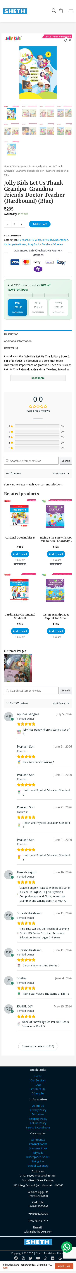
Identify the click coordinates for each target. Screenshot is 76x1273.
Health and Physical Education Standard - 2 (47, 792)
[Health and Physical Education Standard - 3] (19, 857)
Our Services (38, 1080)
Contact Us (38, 1089)
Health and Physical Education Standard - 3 (47, 857)
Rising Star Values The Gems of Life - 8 (46, 993)
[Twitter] (30, 1258)
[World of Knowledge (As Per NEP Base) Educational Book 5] (18, 1024)
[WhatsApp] (45, 1258)
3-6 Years (22, 239)
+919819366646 (38, 1206)
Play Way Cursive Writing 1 (38, 762)
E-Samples (38, 1093)
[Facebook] (16, 1258)
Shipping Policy (38, 1118)
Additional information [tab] (18, 341)
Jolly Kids (47, 239)
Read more (38, 378)
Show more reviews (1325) (38, 1046)
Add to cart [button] (20, 554)
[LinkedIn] (53, 1258)
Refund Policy (38, 1123)
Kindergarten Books (24, 166)
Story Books (34, 244)
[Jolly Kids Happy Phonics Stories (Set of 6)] (19, 732)
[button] (66, 40)
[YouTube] (38, 1258)
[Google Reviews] (60, 1258)
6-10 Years (35, 239)
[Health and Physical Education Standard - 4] (19, 825)
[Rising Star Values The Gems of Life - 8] (19, 994)
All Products (38, 1139)
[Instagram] (23, 1258)
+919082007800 (38, 1196)
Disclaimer (38, 1114)
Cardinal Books (38, 1144)
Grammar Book (38, 1148)
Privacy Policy (38, 1110)
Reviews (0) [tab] (11, 348)
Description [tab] (11, 334)
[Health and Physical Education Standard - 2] (19, 792)
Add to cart (40, 224)
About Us (38, 1105)
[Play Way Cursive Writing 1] (19, 762)
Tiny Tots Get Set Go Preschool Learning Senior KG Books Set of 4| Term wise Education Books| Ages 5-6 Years (44, 933)
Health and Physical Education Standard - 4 (47, 825)
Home (7, 166)
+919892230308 (38, 1213)
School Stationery (38, 1165)
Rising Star (38, 1161)
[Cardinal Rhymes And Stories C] (19, 965)
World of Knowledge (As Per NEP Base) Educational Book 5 (45, 1024)
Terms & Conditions (38, 1127)
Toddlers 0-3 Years (52, 244)
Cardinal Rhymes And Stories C (41, 965)
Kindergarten (60, 239)
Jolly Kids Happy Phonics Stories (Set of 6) (46, 732)
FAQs (38, 1085)
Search (66, 460)
